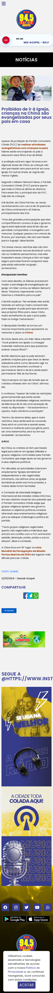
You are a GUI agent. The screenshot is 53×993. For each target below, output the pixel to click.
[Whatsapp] (48, 907)
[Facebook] (5, 907)
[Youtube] (37, 907)
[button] (8, 610)
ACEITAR (26, 985)
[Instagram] (16, 907)
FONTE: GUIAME (9, 571)
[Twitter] (26, 907)
